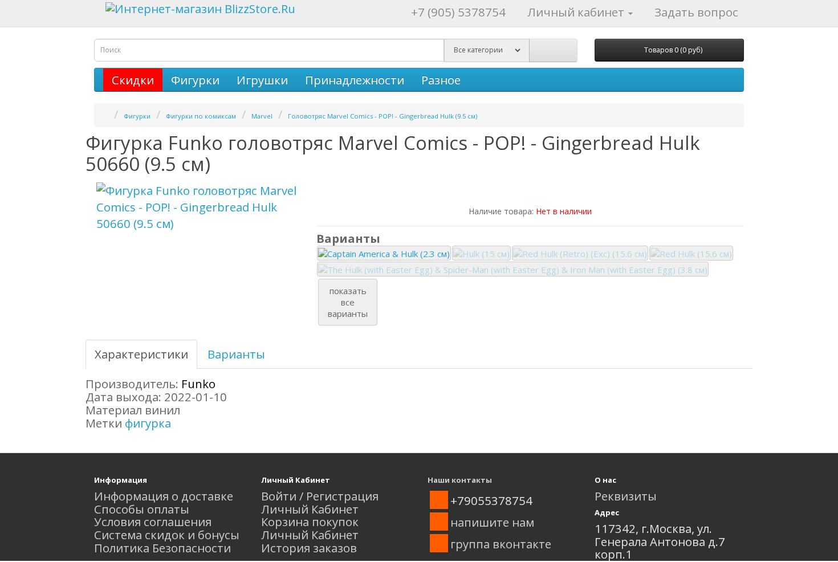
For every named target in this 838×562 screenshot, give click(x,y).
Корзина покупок (310, 522)
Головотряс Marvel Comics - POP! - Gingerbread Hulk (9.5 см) (382, 116)
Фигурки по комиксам (201, 116)
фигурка (148, 423)
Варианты (236, 354)
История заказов (309, 548)
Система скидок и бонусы (166, 535)
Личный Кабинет (310, 509)
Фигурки (195, 80)
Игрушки (262, 80)
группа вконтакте (500, 544)
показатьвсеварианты (348, 302)
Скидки (133, 80)
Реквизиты (626, 496)
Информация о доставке (163, 496)
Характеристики (141, 354)
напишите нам (492, 522)
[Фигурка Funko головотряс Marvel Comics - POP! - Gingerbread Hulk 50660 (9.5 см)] (196, 207)
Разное (441, 80)
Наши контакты (460, 480)
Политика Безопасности (162, 548)
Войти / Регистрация (320, 496)
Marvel (261, 116)
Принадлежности (354, 80)
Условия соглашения (152, 522)
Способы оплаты (141, 509)
